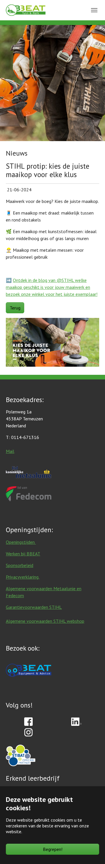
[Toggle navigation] (94, 10)
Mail (10, 451)
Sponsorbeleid (19, 565)
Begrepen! (52, 849)
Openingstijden (21, 542)
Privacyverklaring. (22, 577)
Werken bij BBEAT (23, 554)
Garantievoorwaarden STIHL (34, 607)
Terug (15, 308)
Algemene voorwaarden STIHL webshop (45, 621)
